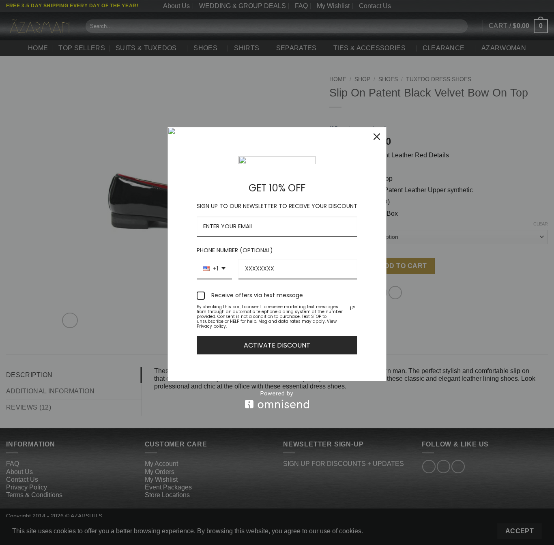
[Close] (377, 136)
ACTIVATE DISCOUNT (277, 345)
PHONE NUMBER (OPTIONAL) (235, 250)
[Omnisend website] (277, 399)
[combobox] (214, 269)
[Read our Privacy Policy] (352, 308)
